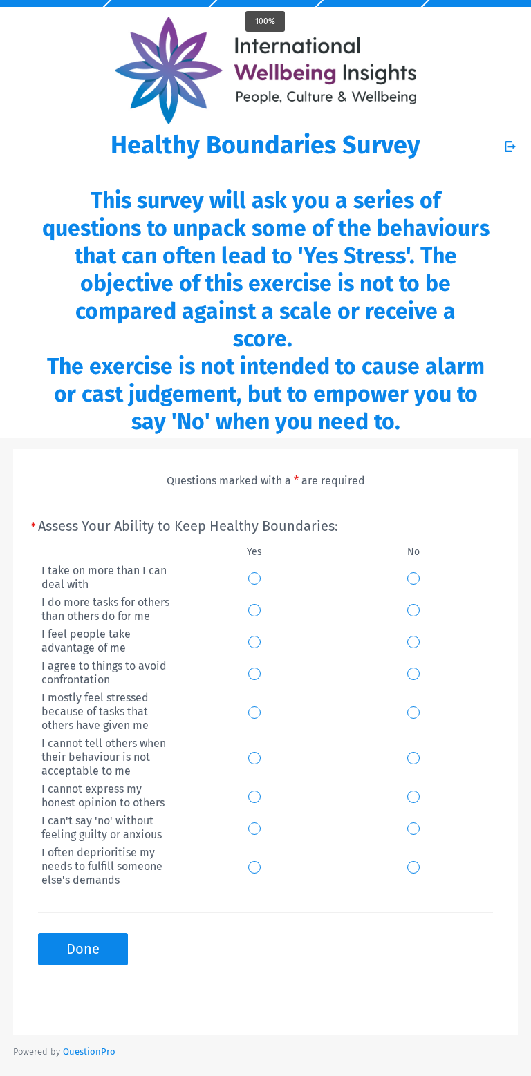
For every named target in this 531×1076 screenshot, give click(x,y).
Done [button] (83, 949)
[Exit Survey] (510, 146)
